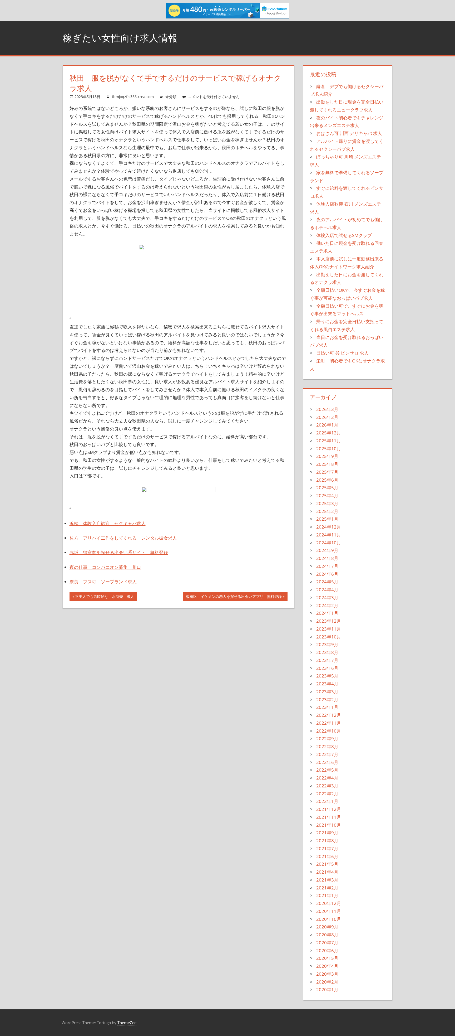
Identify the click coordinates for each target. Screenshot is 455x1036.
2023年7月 (327, 660)
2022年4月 (327, 778)
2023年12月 (328, 621)
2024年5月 (327, 582)
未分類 (170, 96)
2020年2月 (327, 982)
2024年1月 (327, 613)
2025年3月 (327, 503)
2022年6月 (327, 762)
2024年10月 (328, 543)
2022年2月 (327, 794)
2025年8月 (327, 464)
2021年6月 (327, 856)
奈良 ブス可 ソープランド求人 (103, 582)
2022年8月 (327, 746)
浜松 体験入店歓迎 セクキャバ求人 (108, 523)
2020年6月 (327, 950)
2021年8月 (327, 840)
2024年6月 (327, 574)
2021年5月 (327, 864)
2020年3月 (327, 974)
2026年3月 (327, 409)
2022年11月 (328, 723)
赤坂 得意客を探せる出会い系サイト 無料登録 (119, 552)
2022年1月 (327, 801)
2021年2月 (327, 888)
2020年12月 (328, 903)
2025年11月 (328, 441)
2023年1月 (327, 707)
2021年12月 (328, 809)
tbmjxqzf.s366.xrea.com (133, 96)
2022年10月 (328, 731)
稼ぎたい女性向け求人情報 (120, 38)
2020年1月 (327, 989)
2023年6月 (327, 668)
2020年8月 (327, 935)
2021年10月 (328, 825)
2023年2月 (327, 699)
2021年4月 (327, 872)
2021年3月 (327, 880)
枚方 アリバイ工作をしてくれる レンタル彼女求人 (123, 538)
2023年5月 (327, 676)
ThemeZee (126, 1022)
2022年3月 (327, 786)
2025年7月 (327, 472)
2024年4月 (327, 590)
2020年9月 (327, 927)
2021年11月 (328, 817)
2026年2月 (327, 417)
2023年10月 (328, 637)
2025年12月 (328, 433)
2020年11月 (328, 911)
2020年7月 (327, 943)
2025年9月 (327, 456)
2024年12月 (328, 527)
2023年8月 (327, 652)
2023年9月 (327, 644)
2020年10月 (328, 919)
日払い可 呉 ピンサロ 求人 (342, 353)
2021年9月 (327, 833)
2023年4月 (327, 684)
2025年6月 (327, 480)
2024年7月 (327, 566)
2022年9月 (327, 738)
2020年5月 (327, 958)
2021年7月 (327, 848)
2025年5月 (327, 488)
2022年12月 (328, 715)
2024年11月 (328, 535)
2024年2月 (327, 605)
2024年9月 (327, 550)
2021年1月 (327, 895)
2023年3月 (327, 692)
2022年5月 (327, 770)
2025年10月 (328, 449)
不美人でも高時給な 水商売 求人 (104, 597)
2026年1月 (327, 425)
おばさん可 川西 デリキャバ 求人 (349, 133)
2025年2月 (327, 511)
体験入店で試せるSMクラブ (344, 235)
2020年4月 (327, 966)
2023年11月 (328, 629)
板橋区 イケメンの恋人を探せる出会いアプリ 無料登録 (234, 597)
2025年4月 (327, 495)
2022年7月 (327, 754)
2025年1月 (327, 519)
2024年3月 (327, 597)
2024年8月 (327, 558)
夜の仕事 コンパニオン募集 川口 (105, 567)
